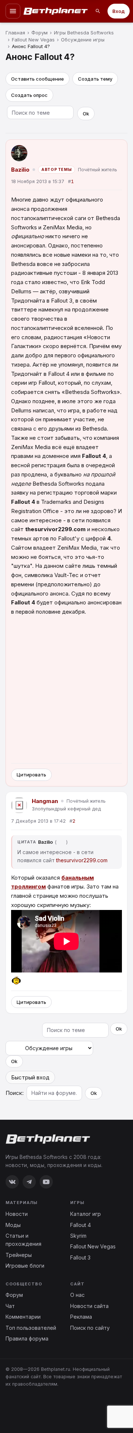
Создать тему (95, 79)
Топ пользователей (31, 1328)
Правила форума (27, 1338)
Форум (14, 1295)
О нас (77, 1295)
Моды (13, 1225)
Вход (118, 11)
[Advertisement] (66, 690)
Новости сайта (89, 1306)
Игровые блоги (25, 1265)
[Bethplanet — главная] (55, 11)
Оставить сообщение (37, 79)
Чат (10, 1306)
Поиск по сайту (90, 1328)
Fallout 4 (80, 1225)
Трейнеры (19, 1255)
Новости (17, 1214)
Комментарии (23, 1317)
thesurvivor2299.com (82, 860)
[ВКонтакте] (12, 1181)
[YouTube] (46, 1181)
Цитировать (31, 775)
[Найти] (98, 11)
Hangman (45, 801)
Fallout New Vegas (93, 1246)
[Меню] (13, 11)
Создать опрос (29, 95)
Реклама (81, 1317)
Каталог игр (85, 1214)
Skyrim (78, 1236)
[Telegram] (29, 1181)
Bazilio (20, 169)
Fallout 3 (80, 1257)
